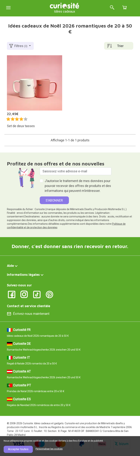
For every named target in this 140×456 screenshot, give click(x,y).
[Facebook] (11, 294)
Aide (10, 266)
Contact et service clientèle (28, 306)
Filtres (20, 46)
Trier (120, 46)
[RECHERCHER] (112, 8)
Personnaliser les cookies (49, 448)
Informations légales (23, 275)
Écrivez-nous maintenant (31, 314)
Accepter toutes (18, 449)
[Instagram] (24, 294)
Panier (124, 7)
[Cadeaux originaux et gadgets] (64, 5)
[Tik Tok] (37, 294)
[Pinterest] (49, 294)
